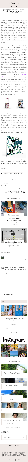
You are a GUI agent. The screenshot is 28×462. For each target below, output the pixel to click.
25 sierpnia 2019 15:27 (18, 267)
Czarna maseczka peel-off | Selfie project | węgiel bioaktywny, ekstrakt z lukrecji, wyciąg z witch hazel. (16, 192)
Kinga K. (7, 257)
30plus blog (14, 3)
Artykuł (6, 173)
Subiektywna (8, 267)
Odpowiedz (8, 262)
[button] (7, 5)
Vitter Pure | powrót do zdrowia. (10, 185)
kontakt (4, 301)
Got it (18, 459)
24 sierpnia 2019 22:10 (15, 257)
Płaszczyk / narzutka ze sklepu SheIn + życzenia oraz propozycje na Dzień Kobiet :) (11, 422)
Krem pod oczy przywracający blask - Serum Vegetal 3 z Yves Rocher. (11, 374)
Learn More (11, 459)
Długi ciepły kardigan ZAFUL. (11, 409)
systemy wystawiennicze (16, 173)
